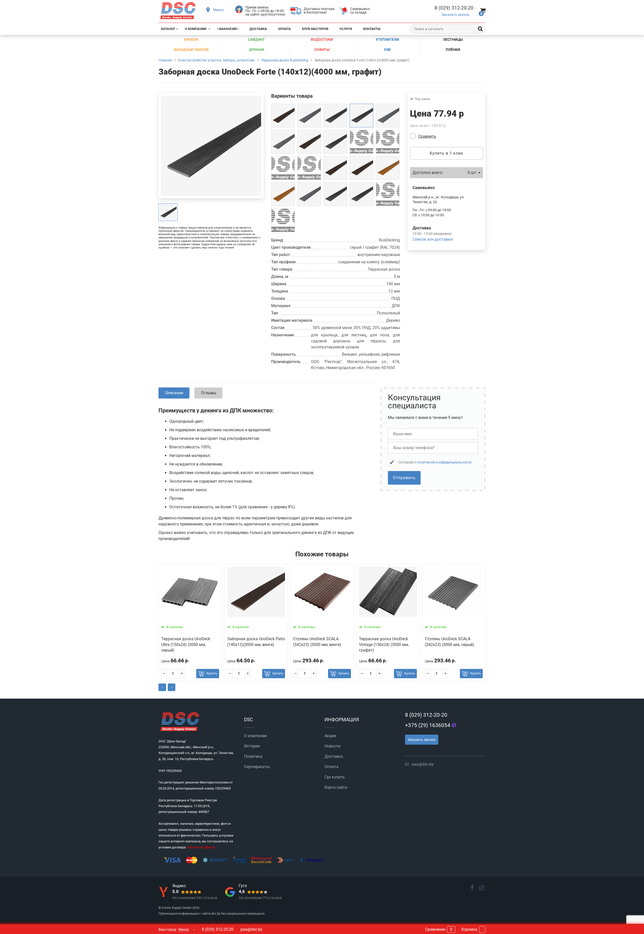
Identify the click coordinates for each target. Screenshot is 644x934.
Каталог (168, 29)
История (252, 746)
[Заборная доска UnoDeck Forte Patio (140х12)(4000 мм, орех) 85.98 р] (387, 168)
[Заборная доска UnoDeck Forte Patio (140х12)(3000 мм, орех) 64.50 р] (283, 194)
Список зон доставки (433, 239)
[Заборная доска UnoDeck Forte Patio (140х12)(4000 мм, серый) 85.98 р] (309, 115)
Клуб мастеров (315, 29)
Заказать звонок (455, 15)
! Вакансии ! (227, 29)
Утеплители (387, 40)
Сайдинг (256, 40)
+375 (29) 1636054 (427, 725)
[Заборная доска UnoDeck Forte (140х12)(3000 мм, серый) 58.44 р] (283, 220)
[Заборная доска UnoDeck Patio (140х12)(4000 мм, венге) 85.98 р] (387, 142)
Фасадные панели (191, 50)
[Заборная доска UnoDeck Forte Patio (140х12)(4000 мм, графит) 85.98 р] (335, 194)
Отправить (404, 477)
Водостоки (322, 40)
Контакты (371, 29)
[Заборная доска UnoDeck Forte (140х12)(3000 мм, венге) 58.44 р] (283, 115)
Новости (332, 746)
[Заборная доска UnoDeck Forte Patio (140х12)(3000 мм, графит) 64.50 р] (361, 194)
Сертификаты (257, 766)
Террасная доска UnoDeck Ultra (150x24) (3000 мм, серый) (185, 644)
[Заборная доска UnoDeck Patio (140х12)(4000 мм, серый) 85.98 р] (283, 142)
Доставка (258, 29)
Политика (253, 756)
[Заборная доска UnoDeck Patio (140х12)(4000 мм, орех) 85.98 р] (309, 168)
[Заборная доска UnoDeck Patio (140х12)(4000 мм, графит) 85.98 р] (361, 142)
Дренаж (256, 50)
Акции (330, 735)
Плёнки (453, 50)
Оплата (284, 29)
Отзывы (208, 392)
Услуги (345, 29)
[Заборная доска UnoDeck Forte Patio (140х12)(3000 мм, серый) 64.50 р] (309, 194)
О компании (195, 29)
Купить (212, 673)
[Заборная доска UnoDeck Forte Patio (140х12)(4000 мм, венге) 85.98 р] (335, 168)
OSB (387, 50)
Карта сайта (336, 787)
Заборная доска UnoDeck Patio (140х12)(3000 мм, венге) (256, 641)
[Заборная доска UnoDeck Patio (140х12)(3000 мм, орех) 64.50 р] (283, 168)
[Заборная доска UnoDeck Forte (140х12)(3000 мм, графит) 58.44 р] (335, 115)
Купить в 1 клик (446, 153)
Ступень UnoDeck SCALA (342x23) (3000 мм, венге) (317, 641)
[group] (168, 212)
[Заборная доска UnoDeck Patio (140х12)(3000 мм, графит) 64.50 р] (335, 142)
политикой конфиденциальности (444, 462)
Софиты (322, 50)
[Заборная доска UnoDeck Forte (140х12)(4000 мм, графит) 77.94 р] (361, 115)
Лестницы (453, 40)
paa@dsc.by (423, 764)
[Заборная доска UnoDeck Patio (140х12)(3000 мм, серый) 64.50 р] (387, 115)
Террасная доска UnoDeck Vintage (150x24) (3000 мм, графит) (384, 644)
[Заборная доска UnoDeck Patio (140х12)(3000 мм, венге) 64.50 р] (309, 142)
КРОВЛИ (191, 40)
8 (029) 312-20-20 (426, 715)
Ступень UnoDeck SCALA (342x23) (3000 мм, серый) (449, 641)
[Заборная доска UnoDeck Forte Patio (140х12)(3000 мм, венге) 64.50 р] (361, 168)
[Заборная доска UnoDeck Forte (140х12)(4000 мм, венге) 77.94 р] (387, 194)
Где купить (335, 777)
